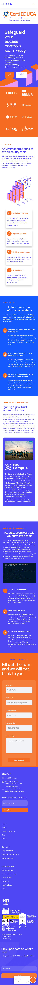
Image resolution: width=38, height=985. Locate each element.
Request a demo (7, 850)
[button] (13, 543)
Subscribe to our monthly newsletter (14, 797)
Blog (3, 835)
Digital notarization (8, 866)
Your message (10, 736)
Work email (9, 698)
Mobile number (11, 723)
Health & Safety (7, 885)
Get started (6, 847)
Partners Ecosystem (8, 831)
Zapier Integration (8, 858)
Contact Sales (21, 74)
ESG (3, 889)
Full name (9, 685)
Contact (4, 824)
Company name (11, 710)
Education (5, 881)
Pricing (4, 838)
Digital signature (7, 870)
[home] (7, 4)
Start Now (9, 74)
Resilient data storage (9, 874)
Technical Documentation (10, 854)
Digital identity (6, 877)
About (4, 827)
